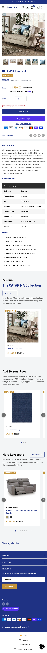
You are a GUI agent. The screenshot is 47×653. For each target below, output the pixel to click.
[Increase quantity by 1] (24, 98)
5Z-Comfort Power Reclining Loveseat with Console (21, 511)
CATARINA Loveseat (14, 349)
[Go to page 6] (24, 530)
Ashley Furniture (12, 507)
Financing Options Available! (14, 106)
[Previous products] (4, 415)
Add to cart (23, 111)
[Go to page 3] (25, 442)
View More (8, 293)
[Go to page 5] (22, 530)
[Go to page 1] (21, 442)
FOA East (5, 80)
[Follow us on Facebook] (3, 604)
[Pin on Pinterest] (35, 135)
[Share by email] (43, 135)
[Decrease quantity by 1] (12, 98)
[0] (31, 7)
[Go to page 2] (23, 442)
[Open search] (23, 7)
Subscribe (9, 586)
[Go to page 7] (26, 530)
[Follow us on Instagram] (7, 604)
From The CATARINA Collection (20, 80)
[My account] (27, 7)
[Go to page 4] (20, 530)
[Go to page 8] (28, 530)
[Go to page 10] (31, 530)
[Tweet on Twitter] (39, 135)
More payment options (23, 124)
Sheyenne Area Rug (13, 430)
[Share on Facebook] (30, 135)
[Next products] (43, 415)
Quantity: (5, 99)
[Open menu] (3, 7)
